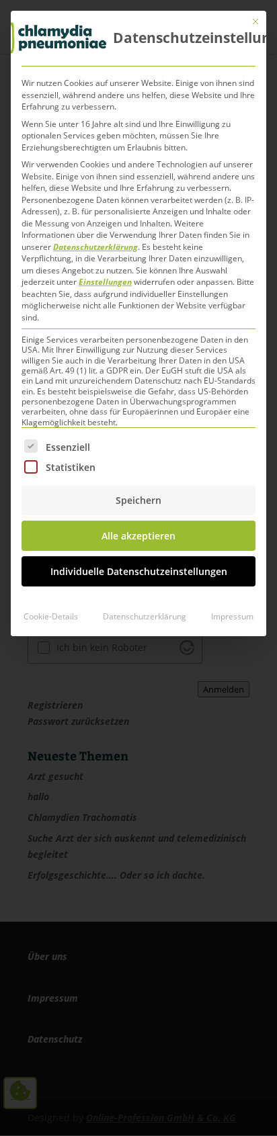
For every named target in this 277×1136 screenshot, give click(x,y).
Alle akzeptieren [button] (138, 535)
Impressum (232, 616)
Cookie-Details (51, 616)
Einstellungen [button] (105, 282)
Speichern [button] (138, 500)
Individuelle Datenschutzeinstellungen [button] (138, 571)
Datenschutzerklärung (95, 247)
